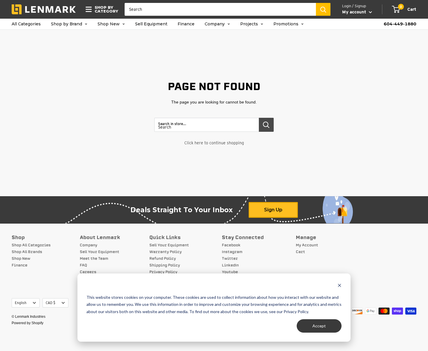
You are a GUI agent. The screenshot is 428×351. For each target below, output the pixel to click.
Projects (249, 24)
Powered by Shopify (27, 323)
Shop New (109, 24)
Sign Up (273, 210)
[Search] (323, 9)
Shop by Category (105, 9)
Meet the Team (94, 259)
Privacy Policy (163, 272)
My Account (307, 245)
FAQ (83, 265)
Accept (319, 325)
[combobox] (220, 9)
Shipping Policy (164, 265)
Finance (186, 24)
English (20, 303)
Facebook (231, 245)
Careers (88, 272)
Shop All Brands (27, 252)
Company (215, 24)
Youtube (230, 272)
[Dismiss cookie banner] (339, 286)
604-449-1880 (400, 24)
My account (354, 12)
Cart (300, 252)
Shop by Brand (67, 24)
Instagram (232, 252)
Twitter (230, 259)
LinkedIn (230, 265)
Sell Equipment (151, 24)
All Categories (26, 24)
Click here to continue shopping (214, 143)
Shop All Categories (31, 245)
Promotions (286, 24)
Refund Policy (162, 259)
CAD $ (50, 303)
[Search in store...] (266, 125)
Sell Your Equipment (99, 252)
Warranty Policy (165, 252)
